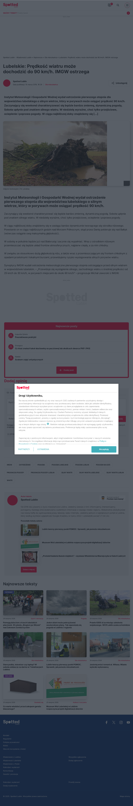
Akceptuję (104, 449)
